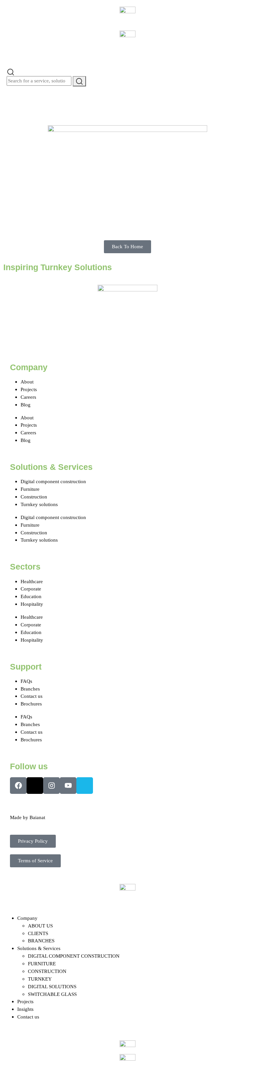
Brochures (31, 703)
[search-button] (79, 81)
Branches (30, 689)
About (27, 381)
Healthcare (32, 581)
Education (31, 596)
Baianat (37, 817)
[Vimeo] (84, 785)
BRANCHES (41, 940)
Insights (25, 1009)
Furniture (30, 489)
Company (27, 918)
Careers (28, 397)
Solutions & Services (38, 948)
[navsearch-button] (11, 71)
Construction (34, 496)
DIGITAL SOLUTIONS (52, 986)
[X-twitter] (35, 785)
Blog (26, 404)
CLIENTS (38, 933)
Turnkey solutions (39, 504)
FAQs (26, 681)
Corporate (31, 588)
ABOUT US (40, 925)
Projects (29, 389)
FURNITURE (42, 963)
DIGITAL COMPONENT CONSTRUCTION (74, 956)
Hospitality (32, 604)
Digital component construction (53, 481)
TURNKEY (40, 979)
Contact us (31, 696)
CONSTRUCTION (47, 971)
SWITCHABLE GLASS (52, 994)
